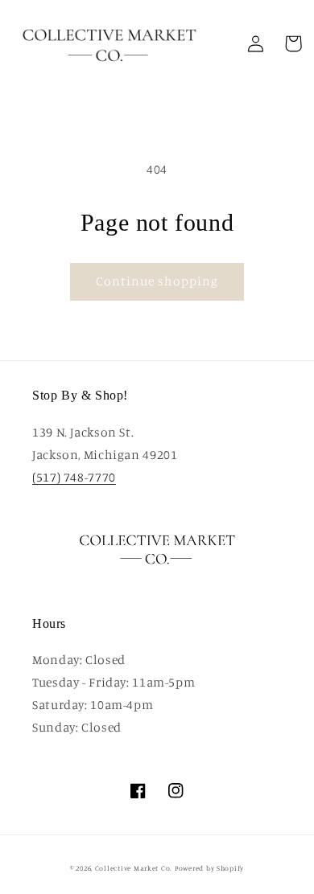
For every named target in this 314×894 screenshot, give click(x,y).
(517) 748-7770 (74, 477)
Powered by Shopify (209, 867)
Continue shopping (157, 281)
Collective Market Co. (133, 867)
